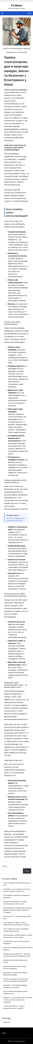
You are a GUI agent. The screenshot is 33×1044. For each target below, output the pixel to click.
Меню (29, 13)
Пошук (4, 866)
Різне (5, 1022)
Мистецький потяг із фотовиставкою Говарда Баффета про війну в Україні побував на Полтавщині (17, 910)
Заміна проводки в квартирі (15, 89)
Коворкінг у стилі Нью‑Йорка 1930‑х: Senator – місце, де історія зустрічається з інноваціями (17, 1000)
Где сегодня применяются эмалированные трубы (15, 519)
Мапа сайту (21, 1041)
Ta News (16, 5)
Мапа (4, 1033)
